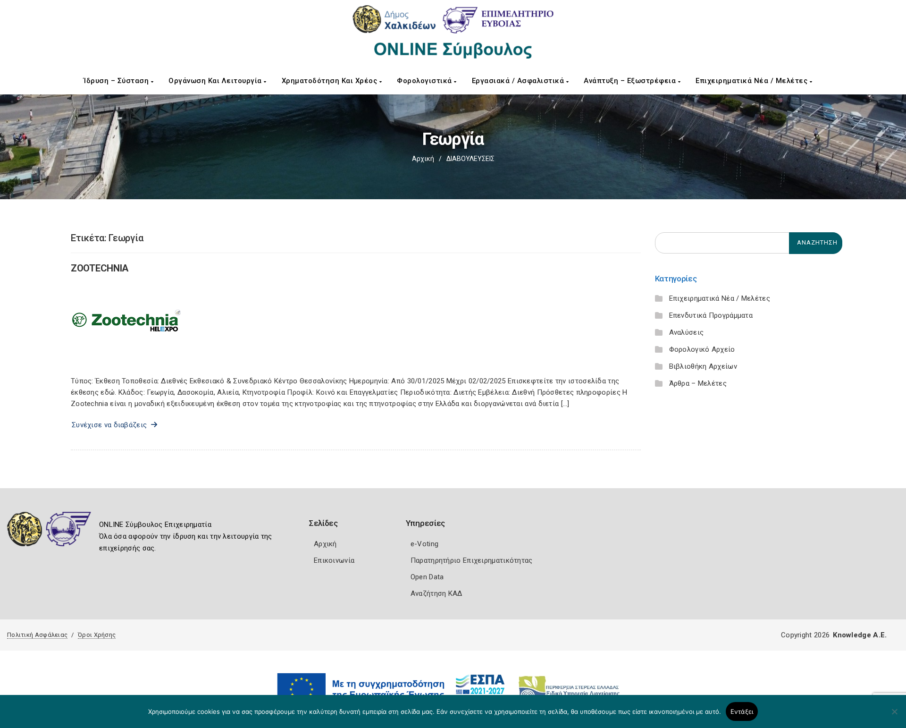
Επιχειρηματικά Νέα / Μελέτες (753, 80)
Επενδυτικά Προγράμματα (711, 315)
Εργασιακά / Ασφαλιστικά (519, 80)
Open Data (427, 577)
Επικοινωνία (334, 560)
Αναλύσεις (686, 332)
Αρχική (423, 158)
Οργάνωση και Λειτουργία (216, 80)
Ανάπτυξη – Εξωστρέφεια (631, 80)
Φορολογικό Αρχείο (702, 349)
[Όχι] (894, 716)
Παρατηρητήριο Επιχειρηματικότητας (472, 560)
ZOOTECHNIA (99, 268)
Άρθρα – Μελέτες (698, 383)
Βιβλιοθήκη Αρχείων (703, 366)
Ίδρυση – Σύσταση (117, 80)
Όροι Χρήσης (97, 634)
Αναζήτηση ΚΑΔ (436, 593)
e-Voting (424, 544)
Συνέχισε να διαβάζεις (111, 425)
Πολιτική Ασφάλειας (37, 634)
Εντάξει (742, 711)
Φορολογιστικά (425, 80)
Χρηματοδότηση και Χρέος (330, 80)
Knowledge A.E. (860, 635)
